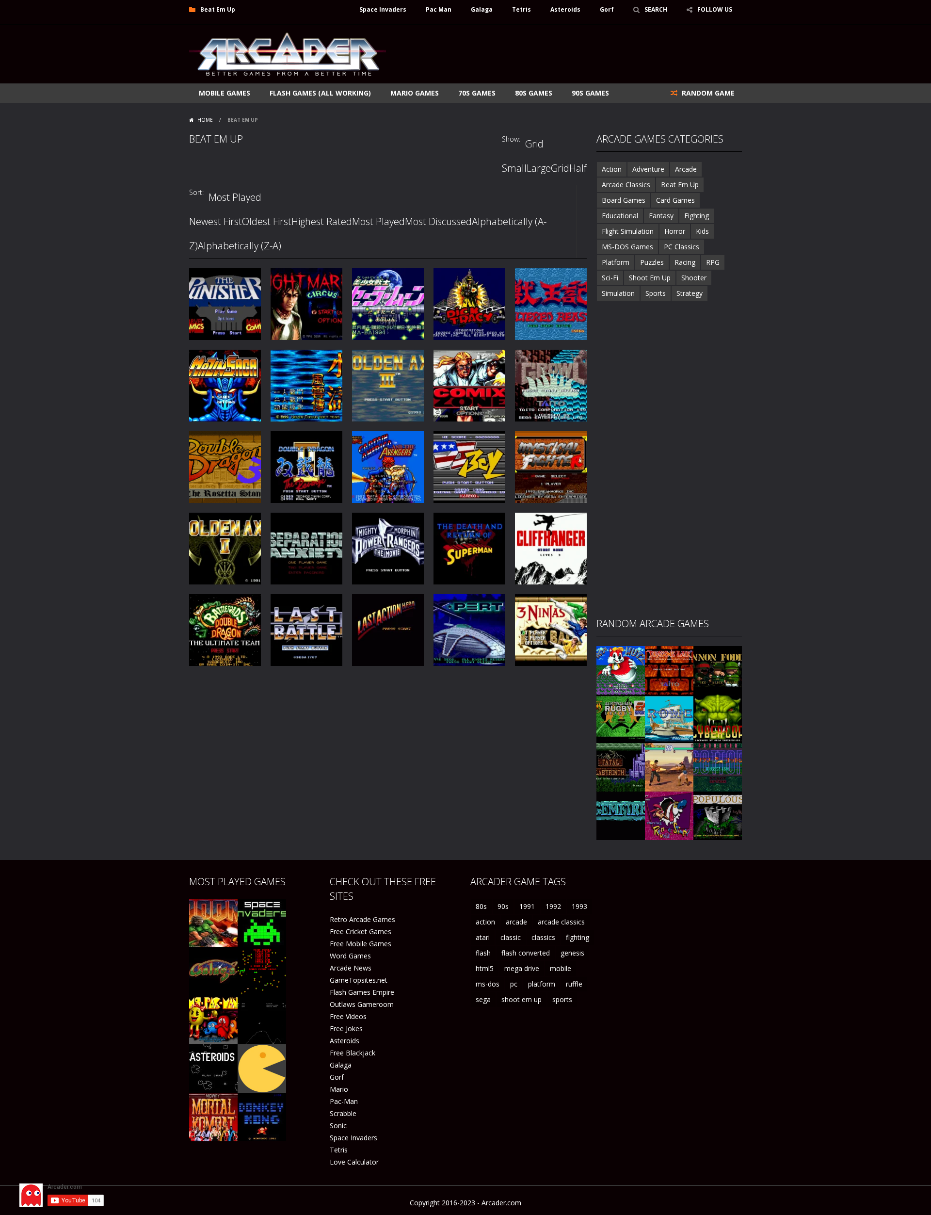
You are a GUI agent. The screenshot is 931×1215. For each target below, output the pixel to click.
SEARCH (655, 9)
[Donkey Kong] (262, 1116)
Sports (655, 293)
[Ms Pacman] (213, 1019)
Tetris (521, 9)
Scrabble (343, 1113)
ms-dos (487, 983)
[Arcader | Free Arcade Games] (287, 53)
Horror (674, 231)
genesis (572, 952)
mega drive (521, 968)
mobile (560, 968)
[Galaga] (213, 970)
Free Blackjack (352, 1052)
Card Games (675, 200)
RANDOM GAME (707, 92)
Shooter (693, 277)
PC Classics (681, 246)
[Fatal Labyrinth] (620, 766)
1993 (579, 906)
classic (510, 937)
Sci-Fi (610, 277)
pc (513, 983)
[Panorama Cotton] (717, 766)
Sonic (338, 1125)
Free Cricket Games (360, 931)
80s (481, 906)
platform (541, 983)
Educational (620, 215)
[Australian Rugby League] (620, 718)
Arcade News (350, 967)
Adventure (648, 169)
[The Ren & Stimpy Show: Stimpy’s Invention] (669, 815)
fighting (577, 937)
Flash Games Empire (362, 992)
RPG (713, 262)
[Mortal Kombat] (213, 1116)
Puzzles (652, 262)
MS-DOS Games (627, 246)
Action (612, 169)
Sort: (196, 192)
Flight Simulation (628, 231)
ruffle (574, 983)
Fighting (696, 215)
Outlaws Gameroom (362, 1004)
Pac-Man (344, 1101)
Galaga (482, 9)
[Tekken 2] (669, 766)
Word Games (350, 955)
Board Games (623, 200)
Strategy (689, 293)
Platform (615, 262)
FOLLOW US (714, 9)
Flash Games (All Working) (320, 92)
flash (483, 952)
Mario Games (414, 92)
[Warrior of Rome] (669, 718)
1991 (527, 906)
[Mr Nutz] (620, 669)
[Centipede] (262, 970)
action (485, 921)
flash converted (525, 952)
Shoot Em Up (650, 277)
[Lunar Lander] (262, 1019)
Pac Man (438, 9)
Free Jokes (346, 1028)
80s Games (533, 92)
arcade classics (561, 921)
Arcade (686, 169)
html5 (485, 968)
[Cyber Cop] (717, 718)
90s (503, 906)
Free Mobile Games (360, 943)
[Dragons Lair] (669, 669)
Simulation (618, 293)
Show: (511, 139)
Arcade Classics (626, 184)
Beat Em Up (680, 184)
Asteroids (565, 9)
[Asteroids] (213, 1067)
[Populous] (717, 815)
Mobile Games (224, 92)
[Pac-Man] (262, 1067)
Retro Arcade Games (362, 919)
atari (483, 937)
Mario (339, 1089)
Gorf (607, 9)
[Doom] (213, 922)
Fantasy (661, 215)
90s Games (590, 92)
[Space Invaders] (262, 922)
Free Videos (348, 1016)
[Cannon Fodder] (717, 669)
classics (543, 937)
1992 (553, 906)
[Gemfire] (620, 815)
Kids (702, 231)
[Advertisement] (565, 54)
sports (562, 999)
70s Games (477, 92)
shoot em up (521, 999)
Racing (684, 262)
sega (483, 999)
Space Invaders (382, 9)
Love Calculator (354, 1161)
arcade (516, 921)
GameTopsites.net (358, 980)
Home (205, 119)
